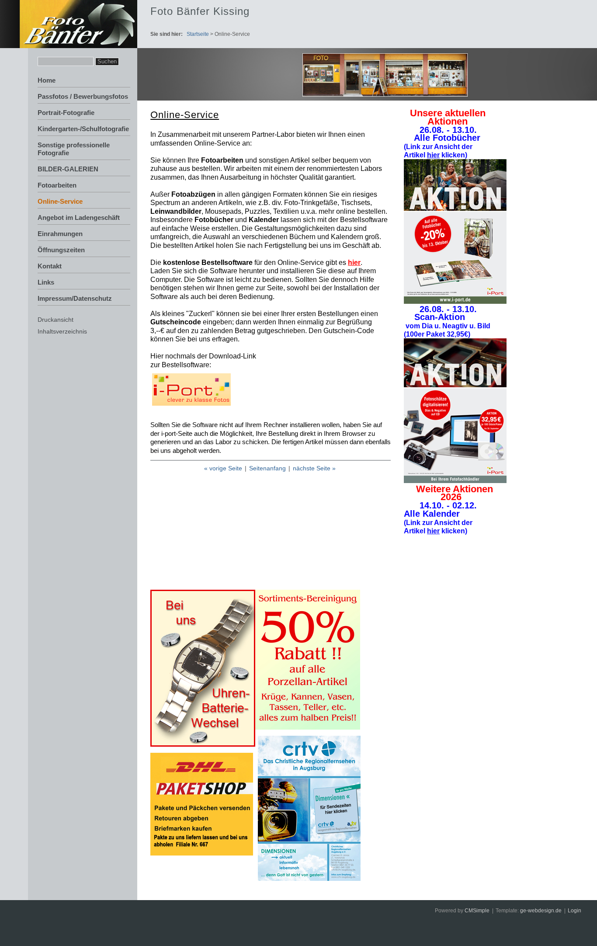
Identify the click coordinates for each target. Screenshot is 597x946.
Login (574, 911)
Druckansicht (55, 319)
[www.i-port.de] (191, 403)
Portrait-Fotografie (66, 112)
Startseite (198, 34)
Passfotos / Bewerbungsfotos (83, 96)
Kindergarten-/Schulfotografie (83, 128)
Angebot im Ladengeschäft (79, 217)
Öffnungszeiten (61, 250)
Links (46, 282)
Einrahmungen (60, 233)
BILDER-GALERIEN (68, 169)
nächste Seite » (314, 468)
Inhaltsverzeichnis (62, 331)
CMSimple (477, 911)
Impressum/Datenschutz (75, 298)
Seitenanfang (267, 468)
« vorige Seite (223, 468)
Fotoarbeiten (57, 185)
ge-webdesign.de (541, 911)
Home (47, 80)
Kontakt (50, 266)
